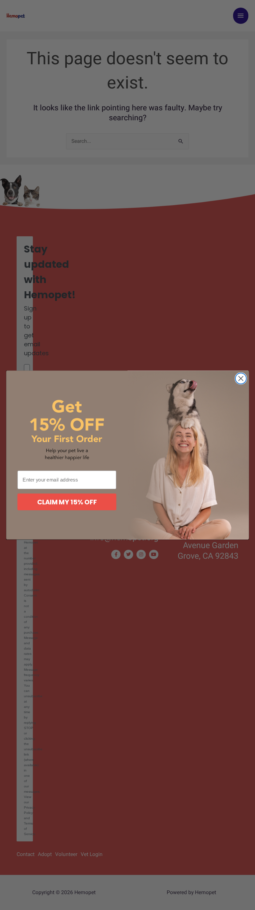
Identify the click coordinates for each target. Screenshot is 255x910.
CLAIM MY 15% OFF (67, 501)
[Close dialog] (240, 378)
